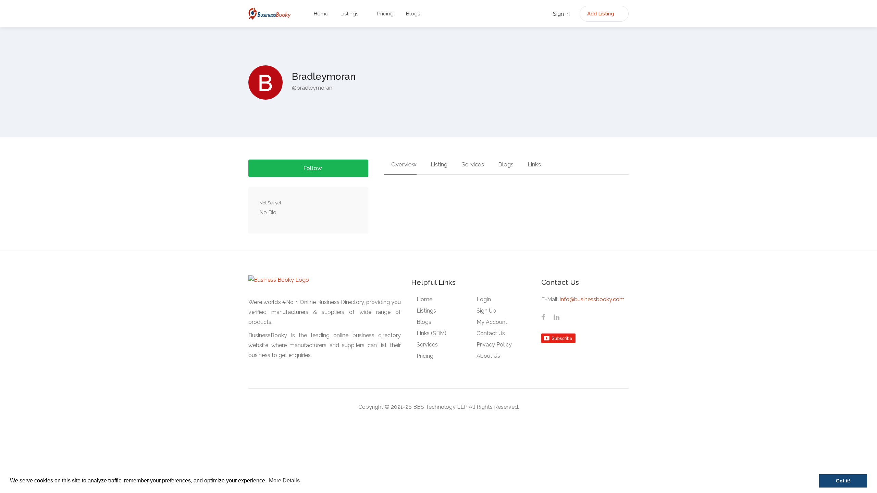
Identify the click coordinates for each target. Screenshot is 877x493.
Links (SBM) (431, 333)
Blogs (413, 14)
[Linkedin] (556, 318)
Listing (438, 164)
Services (472, 164)
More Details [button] (284, 480)
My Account (492, 322)
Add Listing (601, 14)
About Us (488, 356)
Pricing (385, 14)
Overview (403, 164)
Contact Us (491, 333)
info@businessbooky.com (592, 299)
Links (533, 164)
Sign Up (486, 310)
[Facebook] (543, 318)
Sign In (561, 14)
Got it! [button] (843, 480)
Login (484, 299)
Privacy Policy (494, 344)
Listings (349, 14)
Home (321, 14)
